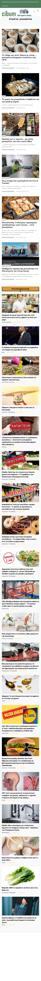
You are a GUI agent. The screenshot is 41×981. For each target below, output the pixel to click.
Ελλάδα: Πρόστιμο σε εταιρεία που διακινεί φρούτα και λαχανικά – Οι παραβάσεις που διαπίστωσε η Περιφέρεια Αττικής (18, 474)
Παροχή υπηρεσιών (8, 412)
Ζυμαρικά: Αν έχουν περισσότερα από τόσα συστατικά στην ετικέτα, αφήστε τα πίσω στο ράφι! (19, 317)
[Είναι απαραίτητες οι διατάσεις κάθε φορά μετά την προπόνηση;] (20, 622)
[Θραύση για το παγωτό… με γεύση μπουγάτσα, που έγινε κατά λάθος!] (20, 124)
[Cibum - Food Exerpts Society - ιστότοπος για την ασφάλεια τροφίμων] (16, 13)
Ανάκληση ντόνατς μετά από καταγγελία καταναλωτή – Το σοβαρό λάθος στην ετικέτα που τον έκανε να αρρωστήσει (19, 539)
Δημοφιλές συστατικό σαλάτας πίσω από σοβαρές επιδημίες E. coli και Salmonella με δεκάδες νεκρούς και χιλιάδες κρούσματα (18, 571)
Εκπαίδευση (6, 265)
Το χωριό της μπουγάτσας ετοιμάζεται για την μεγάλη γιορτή (20, 100)
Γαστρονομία (7, 52)
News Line (6, 177)
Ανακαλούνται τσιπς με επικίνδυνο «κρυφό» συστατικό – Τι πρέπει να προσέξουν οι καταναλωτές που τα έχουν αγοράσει (18, 507)
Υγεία (3, 701)
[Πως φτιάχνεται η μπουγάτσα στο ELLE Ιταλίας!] (20, 166)
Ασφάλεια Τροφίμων (9, 479)
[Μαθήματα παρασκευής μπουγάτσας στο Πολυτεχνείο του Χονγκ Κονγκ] (20, 254)
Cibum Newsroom (8, 68)
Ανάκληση (5, 608)
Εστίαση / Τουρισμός (9, 768)
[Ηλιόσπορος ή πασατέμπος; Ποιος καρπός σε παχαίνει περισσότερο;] (20, 365)
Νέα (4, 96)
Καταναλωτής (6, 322)
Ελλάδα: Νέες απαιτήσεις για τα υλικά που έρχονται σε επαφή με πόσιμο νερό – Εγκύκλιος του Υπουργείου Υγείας (20, 828)
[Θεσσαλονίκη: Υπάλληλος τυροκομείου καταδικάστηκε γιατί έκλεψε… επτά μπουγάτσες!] (20, 208)
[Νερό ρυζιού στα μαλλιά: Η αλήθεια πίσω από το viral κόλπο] (20, 846)
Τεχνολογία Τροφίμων (9, 671)
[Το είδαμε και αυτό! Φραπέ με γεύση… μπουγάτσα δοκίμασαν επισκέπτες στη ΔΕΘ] (20, 40)
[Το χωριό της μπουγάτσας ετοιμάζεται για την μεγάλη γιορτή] (20, 84)
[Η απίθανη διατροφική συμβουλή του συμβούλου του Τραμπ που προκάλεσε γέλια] (20, 335)
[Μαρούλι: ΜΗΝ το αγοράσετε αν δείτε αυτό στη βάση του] (20, 876)
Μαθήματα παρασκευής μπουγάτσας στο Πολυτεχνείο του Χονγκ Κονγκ (20, 269)
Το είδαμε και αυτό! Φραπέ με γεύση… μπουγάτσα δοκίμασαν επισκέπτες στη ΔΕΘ (19, 57)
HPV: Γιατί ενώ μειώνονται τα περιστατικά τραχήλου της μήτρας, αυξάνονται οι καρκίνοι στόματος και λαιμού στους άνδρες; (19, 795)
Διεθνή (4, 447)
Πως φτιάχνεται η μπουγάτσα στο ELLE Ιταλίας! (20, 182)
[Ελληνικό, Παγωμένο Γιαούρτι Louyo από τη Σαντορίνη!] (20, 395)
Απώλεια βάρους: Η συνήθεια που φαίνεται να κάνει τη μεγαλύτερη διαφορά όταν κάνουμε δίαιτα (19, 920)
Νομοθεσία (6, 832)
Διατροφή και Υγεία (8, 382)
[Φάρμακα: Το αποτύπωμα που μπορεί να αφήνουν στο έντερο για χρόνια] (20, 684)
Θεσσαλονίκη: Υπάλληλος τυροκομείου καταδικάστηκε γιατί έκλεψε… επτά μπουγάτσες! (19, 224)
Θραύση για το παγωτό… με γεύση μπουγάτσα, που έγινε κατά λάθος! (17, 140)
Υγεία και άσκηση (7, 638)
